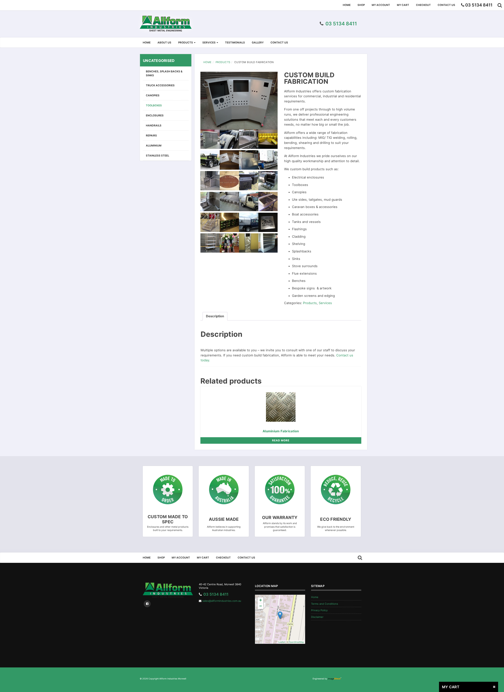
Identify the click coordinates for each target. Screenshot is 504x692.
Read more (280, 440)
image (334, 678)
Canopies (152, 95)
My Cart (403, 4)
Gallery (258, 42)
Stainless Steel (157, 155)
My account (381, 4)
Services (209, 42)
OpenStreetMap (296, 641)
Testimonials (235, 42)
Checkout (423, 4)
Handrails (153, 125)
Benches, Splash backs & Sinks (164, 73)
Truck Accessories (160, 85)
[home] (166, 23)
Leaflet (281, 641)
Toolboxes (154, 105)
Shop (361, 4)
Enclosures (155, 115)
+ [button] (260, 600)
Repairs (151, 135)
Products (186, 42)
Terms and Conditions (324, 603)
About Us (164, 42)
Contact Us (446, 4)
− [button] (260, 606)
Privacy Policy (319, 610)
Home (347, 4)
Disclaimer (317, 616)
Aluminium (153, 145)
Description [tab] (215, 316)
